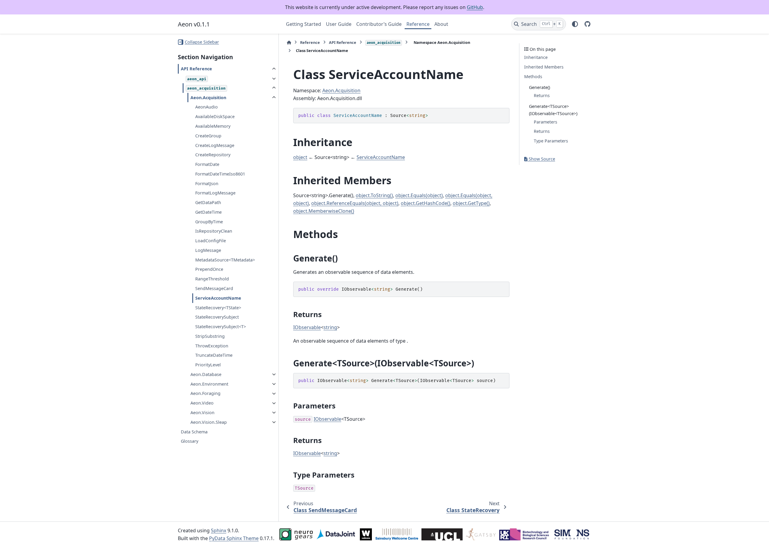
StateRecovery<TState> (218, 307)
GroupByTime (209, 222)
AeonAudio (206, 107)
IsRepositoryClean (213, 231)
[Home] (289, 42)
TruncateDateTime (214, 355)
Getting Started (303, 24)
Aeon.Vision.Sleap (208, 422)
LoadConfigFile (210, 241)
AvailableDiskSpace (215, 117)
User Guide (338, 24)
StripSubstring (210, 336)
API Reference (196, 69)
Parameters (545, 122)
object (300, 157)
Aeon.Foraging (205, 393)
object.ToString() (374, 195)
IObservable (307, 327)
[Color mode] (575, 24)
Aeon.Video (202, 403)
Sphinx (218, 530)
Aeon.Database (205, 374)
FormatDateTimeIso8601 (220, 174)
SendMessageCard (214, 289)
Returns (542, 96)
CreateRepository (212, 155)
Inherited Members (544, 67)
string (330, 327)
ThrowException (211, 346)
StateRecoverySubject (217, 317)
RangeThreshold (212, 279)
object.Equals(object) (419, 195)
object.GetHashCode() (425, 203)
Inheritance (536, 57)
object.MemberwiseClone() (323, 211)
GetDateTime (208, 212)
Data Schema (194, 432)
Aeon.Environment (209, 384)
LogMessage (208, 250)
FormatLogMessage (215, 193)
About (441, 24)
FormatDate (207, 164)
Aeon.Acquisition (208, 97)
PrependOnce (209, 269)
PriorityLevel (208, 365)
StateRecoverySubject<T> (220, 327)
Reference (418, 24)
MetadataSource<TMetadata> (225, 260)
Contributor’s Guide (379, 24)
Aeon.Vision (202, 412)
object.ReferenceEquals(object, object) (354, 203)
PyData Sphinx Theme (234, 538)
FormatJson (206, 183)
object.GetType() (471, 203)
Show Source (541, 159)
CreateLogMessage (214, 145)
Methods (533, 76)
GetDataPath (208, 203)
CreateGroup (208, 136)
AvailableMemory (212, 126)
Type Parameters (551, 141)
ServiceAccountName (218, 298)
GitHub (475, 7)
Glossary (189, 441)
